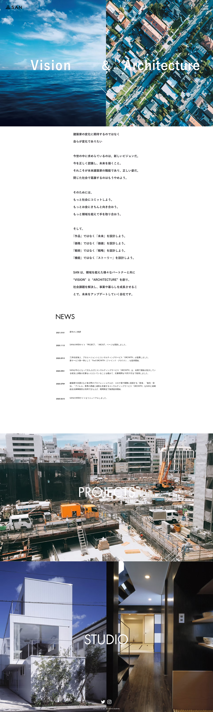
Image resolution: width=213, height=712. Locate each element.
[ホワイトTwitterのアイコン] (103, 702)
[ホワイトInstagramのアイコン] (109, 702)
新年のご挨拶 (75, 332)
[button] (205, 8)
